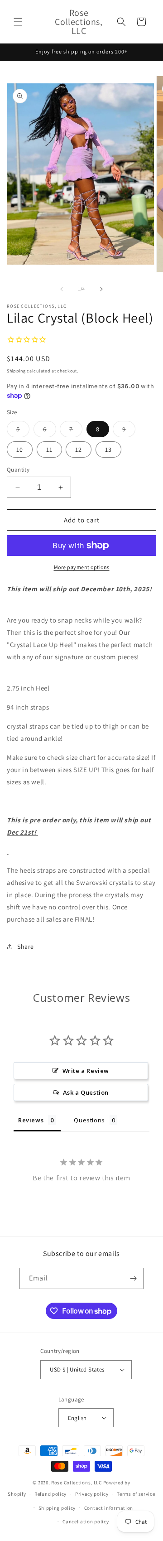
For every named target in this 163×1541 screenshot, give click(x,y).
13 (108, 449)
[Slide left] (62, 289)
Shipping (16, 371)
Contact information (108, 1508)
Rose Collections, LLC (76, 1482)
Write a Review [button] (85, 1071)
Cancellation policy (85, 1521)
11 (49, 449)
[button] (18, 22)
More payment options (82, 567)
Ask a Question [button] (86, 1092)
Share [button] (25, 946)
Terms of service (136, 1494)
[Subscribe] (133, 1278)
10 (19, 449)
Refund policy (50, 1494)
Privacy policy (92, 1494)
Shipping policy (57, 1508)
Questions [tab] (89, 1120)
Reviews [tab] (30, 1120)
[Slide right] (101, 289)
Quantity (18, 469)
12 (78, 449)
